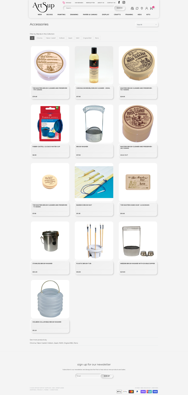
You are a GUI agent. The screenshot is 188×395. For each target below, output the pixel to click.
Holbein (62, 38)
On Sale (68, 2)
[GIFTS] (132, 9)
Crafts (117, 15)
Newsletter (90, 2)
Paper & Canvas (90, 15)
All (32, 38)
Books (50, 15)
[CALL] (137, 9)
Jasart (70, 38)
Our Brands (79, 2)
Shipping (33, 389)
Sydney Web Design (142, 387)
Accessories (39, 24)
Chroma (39, 38)
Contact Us (111, 2)
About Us (101, 2)
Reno (97, 38)
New (40, 15)
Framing (129, 15)
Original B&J (87, 38)
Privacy (40, 389)
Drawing (74, 15)
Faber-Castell (50, 38)
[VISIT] (141, 9)
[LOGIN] (146, 9)
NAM (77, 38)
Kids (140, 15)
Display (105, 15)
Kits (148, 15)
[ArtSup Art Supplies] (43, 12)
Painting (61, 15)
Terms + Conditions (51, 389)
